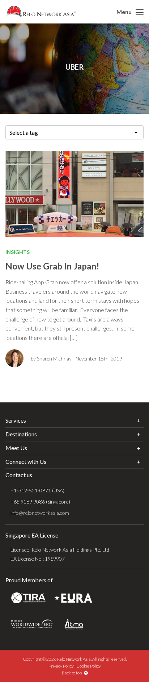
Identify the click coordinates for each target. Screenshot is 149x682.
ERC (32, 624)
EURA (73, 598)
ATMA (73, 624)
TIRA (28, 598)
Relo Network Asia (40, 11)
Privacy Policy (61, 666)
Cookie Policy (88, 666)
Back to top (73, 672)
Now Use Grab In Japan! (52, 266)
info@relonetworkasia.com (39, 513)
